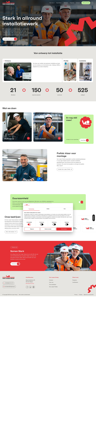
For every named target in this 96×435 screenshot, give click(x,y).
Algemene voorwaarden (89, 294)
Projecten (72, 2)
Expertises (58, 2)
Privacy (76, 294)
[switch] (41, 224)
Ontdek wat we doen (8, 39)
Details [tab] (48, 208)
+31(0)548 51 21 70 (9, 283)
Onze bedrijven (52, 284)
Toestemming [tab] (31, 208)
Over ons (51, 2)
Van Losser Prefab (53, 286)
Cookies (80, 294)
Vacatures (14, 263)
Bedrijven (66, 2)
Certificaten (75, 282)
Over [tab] (65, 208)
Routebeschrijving (30, 283)
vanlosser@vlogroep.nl (10, 286)
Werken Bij (85, 2)
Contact (78, 2)
